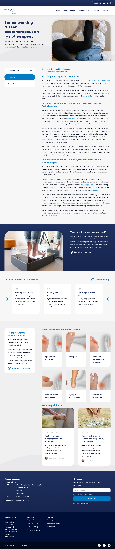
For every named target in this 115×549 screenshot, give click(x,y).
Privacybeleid (9, 545)
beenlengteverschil (87, 185)
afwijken (72, 118)
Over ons (96, 11)
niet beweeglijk (51, 121)
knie (60, 113)
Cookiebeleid (22, 545)
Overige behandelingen (9, 535)
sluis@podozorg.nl (22, 500)
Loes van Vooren (33, 523)
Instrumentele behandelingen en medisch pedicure (10, 529)
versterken (89, 96)
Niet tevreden (52, 527)
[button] (32, 70)
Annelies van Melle (33, 530)
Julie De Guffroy (32, 527)
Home (58, 11)
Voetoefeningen (14, 84)
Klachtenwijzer (13, 71)
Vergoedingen (84, 11)
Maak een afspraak (101, 3)
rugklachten (78, 113)
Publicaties (12, 77)
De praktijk (31, 520)
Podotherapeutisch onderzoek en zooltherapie (11, 522)
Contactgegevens (53, 520)
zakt (77, 118)
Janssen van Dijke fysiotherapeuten (97, 80)
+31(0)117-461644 (22, 497)
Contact (106, 11)
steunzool (94, 190)
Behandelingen (69, 11)
